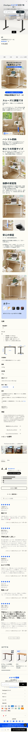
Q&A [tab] (8, 460)
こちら (24, 401)
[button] (6, 729)
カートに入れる (19, 729)
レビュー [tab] (3, 460)
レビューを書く (14, 488)
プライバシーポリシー (13, 687)
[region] (14, 477)
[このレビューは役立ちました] (23, 522)
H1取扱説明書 (5, 387)
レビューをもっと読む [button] (14, 638)
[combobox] (9, 494)
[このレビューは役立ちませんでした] (25, 522)
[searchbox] (15, 498)
